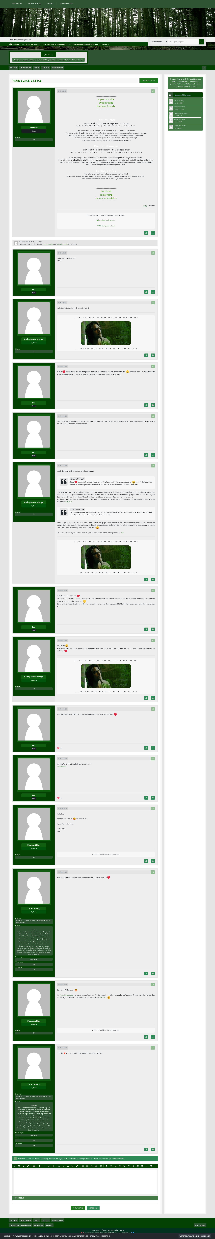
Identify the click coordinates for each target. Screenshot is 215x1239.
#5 (153, 416)
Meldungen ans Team (106, 226)
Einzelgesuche (48, 244)
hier (122, 533)
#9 (153, 709)
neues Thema (119, 1158)
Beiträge (17, 137)
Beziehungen (34, 959)
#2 (153, 253)
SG (144, 206)
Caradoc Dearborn (180, 113)
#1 (153, 91)
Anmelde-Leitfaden (67, 995)
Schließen (205, 1236)
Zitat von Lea (77, 479)
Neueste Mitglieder (183, 95)
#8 (153, 640)
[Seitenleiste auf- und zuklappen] (204, 68)
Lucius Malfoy (179, 100)
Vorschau (93, 1208)
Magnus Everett (180, 126)
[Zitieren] (153, 233)
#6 (153, 466)
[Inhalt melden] (146, 233)
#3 (153, 303)
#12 (153, 872)
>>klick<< (60, 766)
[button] (159, 41)
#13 (153, 984)
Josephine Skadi (179, 107)
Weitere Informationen (189, 1236)
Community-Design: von (107, 1233)
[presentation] (85, 1181)
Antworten (78, 1208)
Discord (102, 997)
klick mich (68, 502)
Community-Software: (107, 1230)
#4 (153, 366)
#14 (153, 1048)
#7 (153, 590)
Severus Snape (179, 119)
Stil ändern (200, 1225)
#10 (153, 759)
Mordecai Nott (24, 242)
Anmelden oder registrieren (20, 40)
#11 (153, 809)
